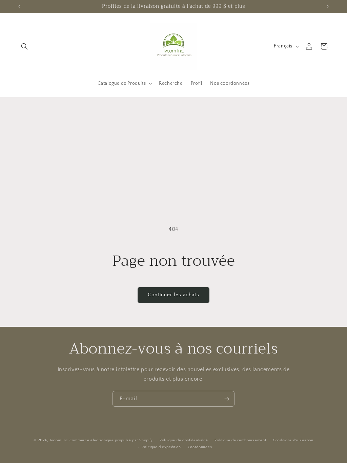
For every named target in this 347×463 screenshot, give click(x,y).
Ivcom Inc (59, 440)
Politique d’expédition (161, 447)
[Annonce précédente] (19, 6)
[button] (24, 46)
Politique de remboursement (240, 440)
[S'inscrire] (226, 399)
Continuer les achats (173, 295)
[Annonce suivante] (327, 6)
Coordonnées (200, 447)
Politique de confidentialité (184, 440)
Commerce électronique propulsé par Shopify (111, 440)
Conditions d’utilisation (293, 440)
